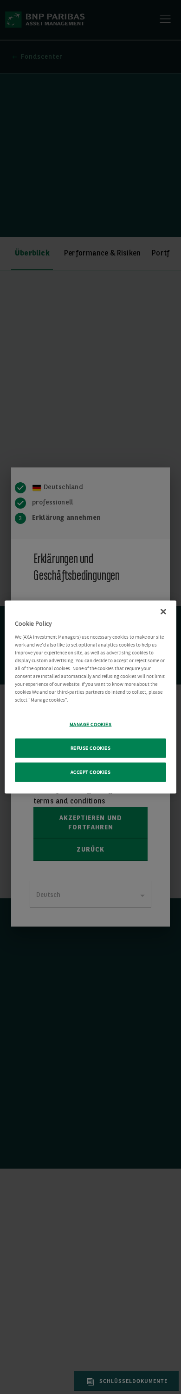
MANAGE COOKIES (91, 724)
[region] (91, 697)
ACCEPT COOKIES (91, 772)
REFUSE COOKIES (91, 748)
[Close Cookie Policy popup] (163, 612)
